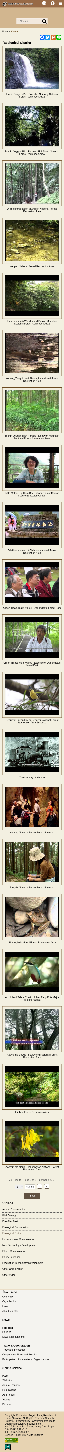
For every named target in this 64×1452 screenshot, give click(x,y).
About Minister (10, 1311)
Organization (9, 1301)
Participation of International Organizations (25, 1359)
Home (5, 31)
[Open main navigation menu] (60, 3)
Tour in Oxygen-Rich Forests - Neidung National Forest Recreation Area (32, 95)
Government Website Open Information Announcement (30, 1422)
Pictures (6, 1404)
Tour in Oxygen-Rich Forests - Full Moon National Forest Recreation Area (32, 152)
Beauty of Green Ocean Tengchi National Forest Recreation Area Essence (32, 721)
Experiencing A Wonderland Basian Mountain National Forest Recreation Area (32, 322)
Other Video (9, 1275)
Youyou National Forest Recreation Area (32, 266)
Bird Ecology (9, 1215)
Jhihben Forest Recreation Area (32, 1112)
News (6, 1319)
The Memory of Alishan (32, 777)
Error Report (53, 3)
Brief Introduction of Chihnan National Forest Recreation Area (32, 551)
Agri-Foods (8, 1394)
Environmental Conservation (18, 1239)
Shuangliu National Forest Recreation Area (32, 942)
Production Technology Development (22, 1263)
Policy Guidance (11, 1257)
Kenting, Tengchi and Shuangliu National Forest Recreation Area (32, 379)
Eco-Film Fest (10, 1221)
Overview (7, 1296)
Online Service (12, 1368)
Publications (9, 1390)
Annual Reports (11, 1385)
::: (3, 41)
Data (5, 1376)
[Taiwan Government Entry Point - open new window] (32, 1447)
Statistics (7, 1380)
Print (44, 3)
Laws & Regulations (13, 1336)
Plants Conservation (13, 1251)
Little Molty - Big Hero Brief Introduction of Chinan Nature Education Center (32, 494)
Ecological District (12, 1233)
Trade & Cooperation (16, 1345)
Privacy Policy (22, 1421)
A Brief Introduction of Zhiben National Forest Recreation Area (32, 210)
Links (5, 1306)
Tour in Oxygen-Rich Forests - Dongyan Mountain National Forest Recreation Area (32, 437)
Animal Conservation (13, 1209)
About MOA (10, 1292)
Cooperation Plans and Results (19, 1354)
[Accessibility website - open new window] (32, 1440)
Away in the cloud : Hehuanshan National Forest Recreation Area (32, 1168)
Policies (7, 1327)
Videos (6, 1399)
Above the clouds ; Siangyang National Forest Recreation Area (32, 1056)
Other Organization (12, 1269)
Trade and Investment (14, 1349)
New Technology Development (19, 1245)
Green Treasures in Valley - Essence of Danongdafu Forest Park (32, 664)
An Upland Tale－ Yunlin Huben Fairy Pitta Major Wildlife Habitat (32, 998)
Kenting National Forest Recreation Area (32, 832)
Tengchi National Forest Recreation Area (32, 887)
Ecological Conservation (15, 1227)
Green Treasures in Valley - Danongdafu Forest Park (32, 608)
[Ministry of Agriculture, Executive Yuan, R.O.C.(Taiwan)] (17, 4)
